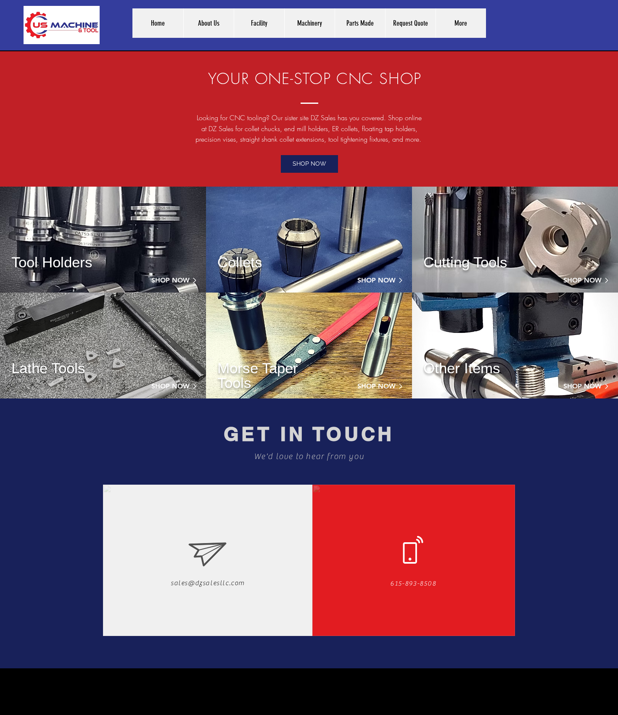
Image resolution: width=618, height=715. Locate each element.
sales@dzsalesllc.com (208, 583)
